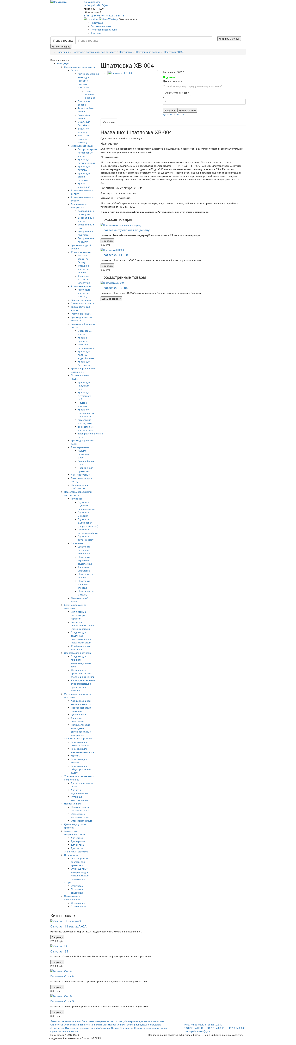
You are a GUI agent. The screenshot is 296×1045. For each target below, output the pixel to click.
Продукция (97, 22)
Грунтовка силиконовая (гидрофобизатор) (88, 522)
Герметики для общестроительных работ (82, 769)
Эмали (74, 70)
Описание (109, 122)
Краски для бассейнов (84, 363)
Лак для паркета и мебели (83, 454)
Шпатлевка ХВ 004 (174, 51)
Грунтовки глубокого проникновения (86, 505)
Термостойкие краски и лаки (86, 428)
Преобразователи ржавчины (81, 709)
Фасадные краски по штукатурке (84, 279)
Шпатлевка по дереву (147, 51)
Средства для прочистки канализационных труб (81, 661)
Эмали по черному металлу (83, 139)
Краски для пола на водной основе (86, 354)
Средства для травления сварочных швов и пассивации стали (81, 637)
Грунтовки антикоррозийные (88, 531)
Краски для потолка (84, 167)
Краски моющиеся (84, 185)
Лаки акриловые (80, 447)
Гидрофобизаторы (74, 834)
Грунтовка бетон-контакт (85, 537)
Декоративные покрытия (86, 239)
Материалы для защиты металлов (144, 1021)
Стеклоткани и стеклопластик (72, 897)
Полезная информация (104, 29)
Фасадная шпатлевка (84, 568)
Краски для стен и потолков (84, 176)
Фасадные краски (81, 252)
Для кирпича (78, 841)
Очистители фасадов (76, 851)
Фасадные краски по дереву (83, 269)
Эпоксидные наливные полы (80, 815)
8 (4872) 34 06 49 (235, 1028)
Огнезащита (71, 855)
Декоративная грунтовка (86, 233)
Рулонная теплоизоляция (79, 798)
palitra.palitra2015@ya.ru (97, 5)
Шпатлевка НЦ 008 (114, 255)
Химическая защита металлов (151, 1028)
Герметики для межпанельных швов (82, 750)
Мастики (75, 755)
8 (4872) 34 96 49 (194, 1028)
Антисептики (71, 831)
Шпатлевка (125, 51)
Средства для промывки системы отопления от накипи (83, 673)
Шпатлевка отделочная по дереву (125, 230)
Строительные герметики (78, 738)
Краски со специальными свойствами (86, 413)
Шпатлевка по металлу (86, 592)
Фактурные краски (81, 313)
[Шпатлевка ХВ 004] (132, 72)
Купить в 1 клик (187, 110)
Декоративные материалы (79, 205)
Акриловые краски (81, 286)
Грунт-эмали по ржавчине (90, 94)
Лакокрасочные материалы (79, 67)
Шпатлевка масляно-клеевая (84, 584)
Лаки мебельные (80, 474)
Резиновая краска (81, 300)
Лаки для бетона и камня (86, 346)
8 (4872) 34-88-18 (114, 15)
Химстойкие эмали (84, 116)
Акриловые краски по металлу (84, 293)
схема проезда (92, 1)
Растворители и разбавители (80, 486)
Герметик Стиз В (62, 1001)
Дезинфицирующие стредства (144, 1024)
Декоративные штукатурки (86, 212)
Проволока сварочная (77, 890)
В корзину (169, 110)
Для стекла (77, 848)
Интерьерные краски (82, 145)
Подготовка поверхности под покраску (94, 51)
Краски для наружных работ (84, 385)
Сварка (68, 882)
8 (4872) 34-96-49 (94, 15)
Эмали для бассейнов (84, 123)
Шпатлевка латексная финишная (84, 550)
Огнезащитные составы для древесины (79, 862)
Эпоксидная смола (81, 820)
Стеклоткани (78, 903)
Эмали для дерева (84, 102)
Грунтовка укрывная (83, 514)
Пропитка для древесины (85, 469)
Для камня (77, 837)
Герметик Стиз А (62, 976)
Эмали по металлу (83, 130)
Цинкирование (79, 714)
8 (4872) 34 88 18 (214, 1028)
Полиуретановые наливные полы (80, 808)
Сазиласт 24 (59, 951)
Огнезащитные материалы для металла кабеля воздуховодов (80, 874)
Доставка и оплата (101, 26)
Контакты (96, 33)
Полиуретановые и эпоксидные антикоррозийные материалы (81, 730)
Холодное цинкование (77, 719)
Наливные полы (73, 803)
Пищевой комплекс (83, 404)
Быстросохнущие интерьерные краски (87, 152)
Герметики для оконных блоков (80, 743)
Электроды (77, 885)
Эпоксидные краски (85, 332)
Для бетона (77, 844)
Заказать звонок (128, 19)
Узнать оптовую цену (177, 92)
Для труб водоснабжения (80, 791)
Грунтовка (76, 498)
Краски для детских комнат (86, 161)
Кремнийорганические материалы (83, 370)
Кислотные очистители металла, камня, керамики (83, 625)
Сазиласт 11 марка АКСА (68, 926)
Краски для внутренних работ (84, 396)
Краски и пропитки (83, 339)
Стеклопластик (79, 906)
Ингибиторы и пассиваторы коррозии (79, 615)
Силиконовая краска (82, 303)
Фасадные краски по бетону (83, 259)
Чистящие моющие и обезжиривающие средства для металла (83, 685)
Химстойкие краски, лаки (85, 421)
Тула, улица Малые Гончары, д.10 (203, 1024)
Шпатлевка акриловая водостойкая (85, 560)
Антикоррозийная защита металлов (81, 702)
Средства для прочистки (77, 652)
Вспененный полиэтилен (93, 1024)
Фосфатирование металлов (81, 647)
